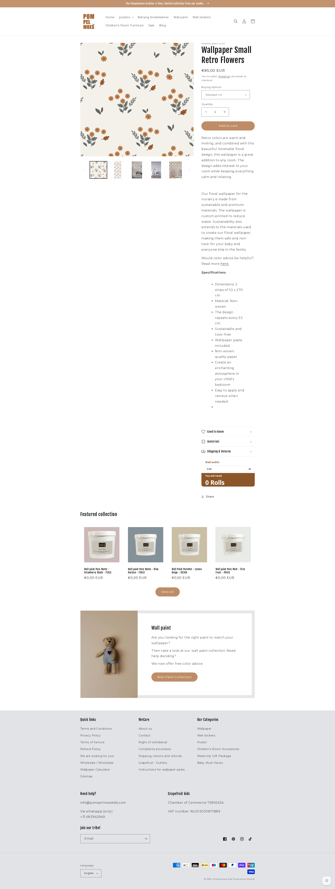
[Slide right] (189, 170)
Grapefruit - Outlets (153, 763)
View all (167, 592)
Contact (144, 735)
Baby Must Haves (210, 763)
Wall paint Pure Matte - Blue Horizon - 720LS (143, 571)
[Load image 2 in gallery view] (117, 170)
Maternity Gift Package (214, 756)
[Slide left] (84, 170)
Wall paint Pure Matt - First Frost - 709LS (230, 571)
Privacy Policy (90, 735)
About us (145, 728)
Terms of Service (92, 742)
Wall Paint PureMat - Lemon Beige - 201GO (187, 571)
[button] (126, 17)
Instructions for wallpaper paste (162, 769)
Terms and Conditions (96, 728)
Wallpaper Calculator (95, 769)
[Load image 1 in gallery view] (98, 170)
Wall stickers (206, 735)
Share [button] (210, 496)
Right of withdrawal (153, 742)
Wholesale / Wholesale (97, 763)
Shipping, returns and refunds (160, 756)
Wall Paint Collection (174, 677)
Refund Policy (90, 749)
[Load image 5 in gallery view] (175, 170)
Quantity (207, 104)
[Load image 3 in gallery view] (137, 170)
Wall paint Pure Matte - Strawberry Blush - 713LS (97, 571)
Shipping (224, 76)
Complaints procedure (155, 749)
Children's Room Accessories (218, 749)
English (89, 873)
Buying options (211, 87)
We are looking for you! (97, 756)
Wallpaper (204, 728)
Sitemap (86, 776)
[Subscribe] (145, 838)
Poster (202, 742)
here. (225, 264)
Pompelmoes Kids (222, 879)
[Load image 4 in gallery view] (156, 170)
